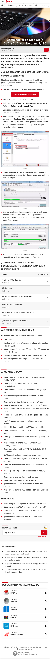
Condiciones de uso (26, 647)
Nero (6, 85)
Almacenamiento (41, 5)
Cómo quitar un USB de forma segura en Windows (24, 402)
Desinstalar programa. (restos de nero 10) (17, 296)
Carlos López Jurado (8, 49)
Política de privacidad (40, 647)
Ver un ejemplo (42, 536)
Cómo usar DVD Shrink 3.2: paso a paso (19, 480)
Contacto (21, 649)
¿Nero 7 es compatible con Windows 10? (16, 321)
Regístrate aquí (7, 647)
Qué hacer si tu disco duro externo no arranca (22, 455)
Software (5, 283)
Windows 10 (6, 323)
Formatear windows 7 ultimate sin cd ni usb (21, 355)
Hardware (29, 5)
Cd (4, 340)
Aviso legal (28, 649)
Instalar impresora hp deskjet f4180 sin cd (20, 359)
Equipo (16, 647)
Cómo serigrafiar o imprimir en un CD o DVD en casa (24, 504)
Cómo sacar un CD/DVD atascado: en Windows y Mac (25, 507)
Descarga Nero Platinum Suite (25, 94)
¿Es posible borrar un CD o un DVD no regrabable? (24, 427)
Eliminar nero (7, 288)
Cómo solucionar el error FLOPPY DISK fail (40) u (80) (25, 405)
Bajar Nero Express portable (12, 304)
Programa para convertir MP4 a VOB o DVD (17, 312)
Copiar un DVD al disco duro (12, 280)
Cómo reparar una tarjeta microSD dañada (20, 477)
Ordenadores (10, 5)
